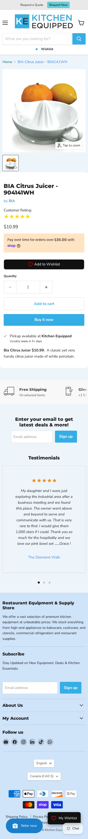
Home (7, 61)
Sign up (66, 436)
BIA (12, 200)
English (41, 763)
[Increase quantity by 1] (46, 287)
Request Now (58, 5)
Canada (42, 776)
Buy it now (44, 319)
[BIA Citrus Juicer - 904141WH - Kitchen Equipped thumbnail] (10, 163)
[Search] (79, 38)
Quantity (10, 276)
